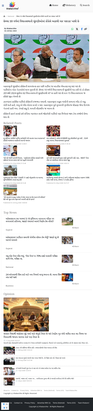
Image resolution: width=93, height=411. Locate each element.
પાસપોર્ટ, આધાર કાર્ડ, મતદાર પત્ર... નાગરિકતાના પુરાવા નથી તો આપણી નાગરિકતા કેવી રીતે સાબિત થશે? (45, 379)
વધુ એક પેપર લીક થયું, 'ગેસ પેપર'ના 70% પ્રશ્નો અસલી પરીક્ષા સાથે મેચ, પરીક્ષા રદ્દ (32, 257)
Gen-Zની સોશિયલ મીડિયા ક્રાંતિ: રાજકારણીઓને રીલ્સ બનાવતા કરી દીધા (36, 348)
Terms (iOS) (60, 391)
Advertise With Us (36, 391)
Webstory (70, 5)
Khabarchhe (11, 29)
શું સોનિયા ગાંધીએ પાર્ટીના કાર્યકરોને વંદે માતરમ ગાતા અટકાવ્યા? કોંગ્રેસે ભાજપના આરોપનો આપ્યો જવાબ (24, 139)
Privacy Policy (24, 391)
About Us (7, 391)
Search (86, 5)
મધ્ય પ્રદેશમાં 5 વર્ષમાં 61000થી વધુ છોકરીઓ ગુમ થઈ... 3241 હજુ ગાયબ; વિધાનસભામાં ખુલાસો (67, 139)
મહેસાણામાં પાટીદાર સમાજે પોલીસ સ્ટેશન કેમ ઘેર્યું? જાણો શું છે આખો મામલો (32, 239)
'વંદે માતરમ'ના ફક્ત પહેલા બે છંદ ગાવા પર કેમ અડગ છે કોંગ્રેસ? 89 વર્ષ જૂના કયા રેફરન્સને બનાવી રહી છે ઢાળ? (24, 198)
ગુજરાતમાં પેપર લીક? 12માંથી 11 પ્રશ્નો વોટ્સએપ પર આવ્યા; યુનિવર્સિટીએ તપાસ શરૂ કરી (23, 179)
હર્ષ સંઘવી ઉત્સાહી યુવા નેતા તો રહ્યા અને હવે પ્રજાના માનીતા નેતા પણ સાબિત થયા (38, 368)
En (6, 404)
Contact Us (14, 391)
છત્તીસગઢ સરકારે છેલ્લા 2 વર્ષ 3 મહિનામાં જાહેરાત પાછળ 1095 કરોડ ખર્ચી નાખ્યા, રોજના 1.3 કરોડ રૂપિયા (67, 179)
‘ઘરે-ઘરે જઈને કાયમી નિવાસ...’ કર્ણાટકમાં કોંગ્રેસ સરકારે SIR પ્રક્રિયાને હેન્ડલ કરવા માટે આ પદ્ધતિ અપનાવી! (23, 159)
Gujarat (9, 230)
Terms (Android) (49, 391)
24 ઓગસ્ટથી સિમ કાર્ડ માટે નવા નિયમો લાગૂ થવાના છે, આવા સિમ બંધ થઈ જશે (33, 276)
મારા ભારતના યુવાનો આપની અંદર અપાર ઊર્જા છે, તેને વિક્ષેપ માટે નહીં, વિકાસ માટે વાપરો (40, 358)
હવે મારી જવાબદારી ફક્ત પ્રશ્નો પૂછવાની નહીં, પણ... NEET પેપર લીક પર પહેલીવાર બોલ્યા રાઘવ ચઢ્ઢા (67, 159)
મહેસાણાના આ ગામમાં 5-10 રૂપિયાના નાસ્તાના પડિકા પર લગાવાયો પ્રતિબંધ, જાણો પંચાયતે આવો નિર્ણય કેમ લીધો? (30, 220)
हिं (6, 408)
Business (9, 286)
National (11, 16)
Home (55, 5)
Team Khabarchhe (71, 391)
